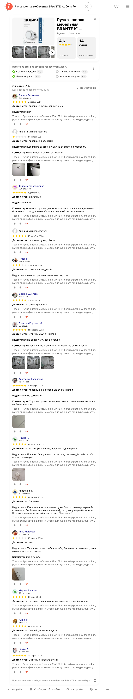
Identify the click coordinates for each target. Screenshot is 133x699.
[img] (19, 102)
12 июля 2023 (34, 626)
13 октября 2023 (36, 444)
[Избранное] (116, 6)
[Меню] (128, 6)
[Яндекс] (9, 6)
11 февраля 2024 (36, 330)
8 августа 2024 (35, 265)
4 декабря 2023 (35, 385)
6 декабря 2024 (35, 192)
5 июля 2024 (34, 300)
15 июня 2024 (34, 597)
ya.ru (97, 689)
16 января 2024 (35, 538)
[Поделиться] (95, 19)
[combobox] (47, 6)
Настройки (77, 689)
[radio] (14, 124)
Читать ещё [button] (65, 513)
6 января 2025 (35, 102)
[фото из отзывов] (18, 170)
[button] (18, 52)
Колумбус (17, 689)
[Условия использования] (93, 68)
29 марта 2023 (35, 655)
